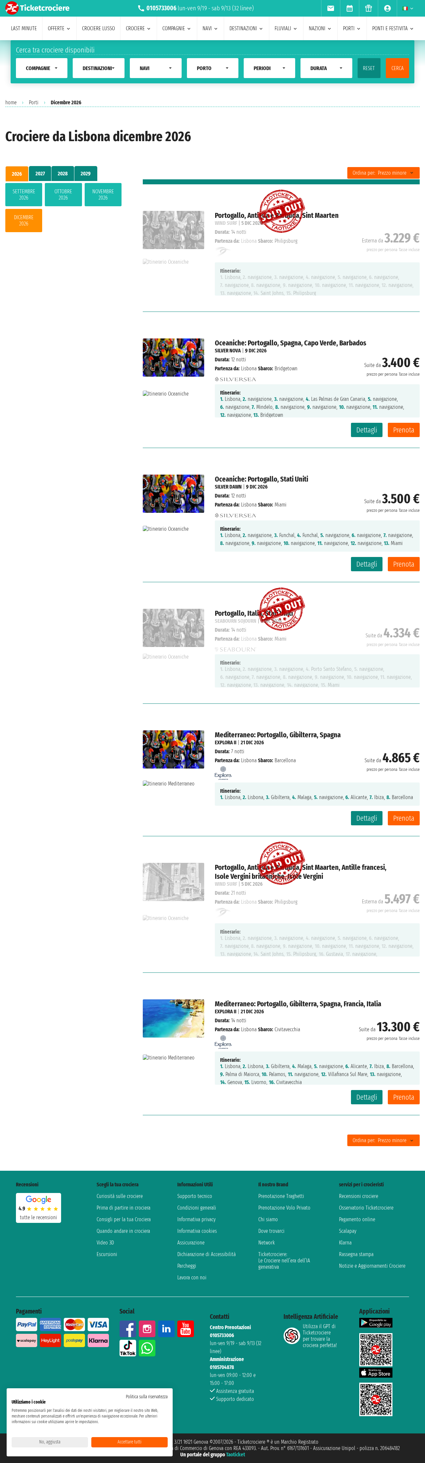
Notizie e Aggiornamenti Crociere (372, 1266)
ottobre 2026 (63, 194)
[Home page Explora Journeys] (223, 771)
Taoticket (235, 1454)
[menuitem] (330, 8)
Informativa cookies (197, 1231)
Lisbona (249, 368)
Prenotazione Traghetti (281, 1196)
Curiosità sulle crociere (120, 1196)
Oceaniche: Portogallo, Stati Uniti (261, 479)
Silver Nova (228, 350)
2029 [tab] (86, 173)
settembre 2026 (24, 194)
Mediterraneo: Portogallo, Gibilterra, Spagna (278, 734)
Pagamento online (357, 1219)
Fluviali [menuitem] (283, 28)
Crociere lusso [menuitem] (98, 28)
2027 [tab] (40, 173)
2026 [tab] (17, 174)
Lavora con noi (192, 1277)
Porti (34, 102)
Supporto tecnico (194, 1196)
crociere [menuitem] (135, 28)
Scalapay (347, 1231)
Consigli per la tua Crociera (124, 1219)
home (11, 102)
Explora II (225, 742)
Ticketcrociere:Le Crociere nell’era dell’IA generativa (284, 1260)
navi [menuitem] (207, 28)
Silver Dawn (228, 487)
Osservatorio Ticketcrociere (366, 1208)
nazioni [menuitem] (317, 28)
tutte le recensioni (38, 1217)
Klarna (345, 1242)
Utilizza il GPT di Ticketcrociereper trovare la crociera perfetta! (320, 1335)
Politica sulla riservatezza (147, 1397)
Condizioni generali (196, 1208)
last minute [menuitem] (24, 28)
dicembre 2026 (24, 220)
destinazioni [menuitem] (243, 28)
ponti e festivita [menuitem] (390, 28)
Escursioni (107, 1254)
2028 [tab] (63, 173)
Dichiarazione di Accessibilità (206, 1254)
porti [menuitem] (349, 28)
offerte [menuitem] (56, 28)
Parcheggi (186, 1266)
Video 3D (105, 1242)
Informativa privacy (196, 1219)
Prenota (403, 429)
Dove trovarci (271, 1231)
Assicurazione (191, 1242)
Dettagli (366, 429)
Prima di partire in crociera (123, 1208)
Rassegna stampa (356, 1254)
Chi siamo (268, 1219)
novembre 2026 (103, 194)
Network (266, 1242)
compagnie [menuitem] (173, 28)
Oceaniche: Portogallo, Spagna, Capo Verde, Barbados (290, 342)
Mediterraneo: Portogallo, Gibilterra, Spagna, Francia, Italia (298, 1003)
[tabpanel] (63, 209)
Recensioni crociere (358, 1196)
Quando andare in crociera (123, 1231)
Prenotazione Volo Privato (284, 1208)
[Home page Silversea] (235, 377)
